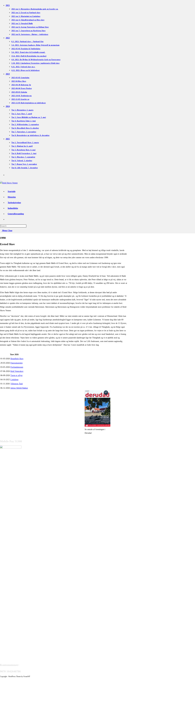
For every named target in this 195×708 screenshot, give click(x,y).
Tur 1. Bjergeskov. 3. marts (22, 110)
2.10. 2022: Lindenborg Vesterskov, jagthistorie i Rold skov (35, 63)
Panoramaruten (16, 363)
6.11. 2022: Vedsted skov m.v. (23, 67)
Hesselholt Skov (16, 359)
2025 (8, 139)
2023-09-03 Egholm (19, 92)
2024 (8, 106)
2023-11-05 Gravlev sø (20, 99)
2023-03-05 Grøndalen (20, 78)
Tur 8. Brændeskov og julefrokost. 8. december (30, 135)
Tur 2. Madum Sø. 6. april (22, 146)
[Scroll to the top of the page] (1, 679)
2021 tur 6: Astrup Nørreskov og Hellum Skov (30, 27)
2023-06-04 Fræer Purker (21, 88)
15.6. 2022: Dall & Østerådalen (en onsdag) (28, 56)
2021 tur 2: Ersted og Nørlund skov (25, 13)
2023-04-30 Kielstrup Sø (21, 85)
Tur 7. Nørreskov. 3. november (23, 132)
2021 (8, 5)
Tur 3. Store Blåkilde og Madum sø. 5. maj (28, 117)
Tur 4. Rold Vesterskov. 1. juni (23, 153)
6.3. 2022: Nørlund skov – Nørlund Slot (27, 42)
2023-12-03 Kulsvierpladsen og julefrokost (28, 103)
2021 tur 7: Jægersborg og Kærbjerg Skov (28, 31)
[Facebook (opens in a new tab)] (7, 174)
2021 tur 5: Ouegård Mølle (22, 23)
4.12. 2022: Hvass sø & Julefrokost (25, 70)
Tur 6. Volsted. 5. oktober (21, 161)
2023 (8, 74)
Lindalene (14, 379)
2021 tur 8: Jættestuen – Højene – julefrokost (29, 34)
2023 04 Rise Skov (18, 81)
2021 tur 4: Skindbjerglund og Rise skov (27, 20)
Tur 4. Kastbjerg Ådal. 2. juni (23, 121)
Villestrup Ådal (16, 384)
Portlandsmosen (16, 367)
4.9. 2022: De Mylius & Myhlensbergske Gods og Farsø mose (36, 60)
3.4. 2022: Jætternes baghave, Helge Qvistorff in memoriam (35, 45)
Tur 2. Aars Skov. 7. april (21, 114)
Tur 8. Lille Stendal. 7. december (24, 168)
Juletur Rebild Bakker (19, 388)
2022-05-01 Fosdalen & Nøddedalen (25, 49)
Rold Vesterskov (16, 371)
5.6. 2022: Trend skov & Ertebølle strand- (28, 52)
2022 (8, 38)
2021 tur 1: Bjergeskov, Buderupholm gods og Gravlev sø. (34, 9)
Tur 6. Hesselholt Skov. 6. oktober (25, 128)
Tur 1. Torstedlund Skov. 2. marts (25, 143)
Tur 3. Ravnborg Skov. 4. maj (23, 150)
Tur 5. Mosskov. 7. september (23, 157)
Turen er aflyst (16, 375)
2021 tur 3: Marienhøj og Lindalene (25, 16)
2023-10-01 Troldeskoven (21, 96)
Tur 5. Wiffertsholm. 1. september (25, 124)
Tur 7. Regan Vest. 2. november (24, 164)
